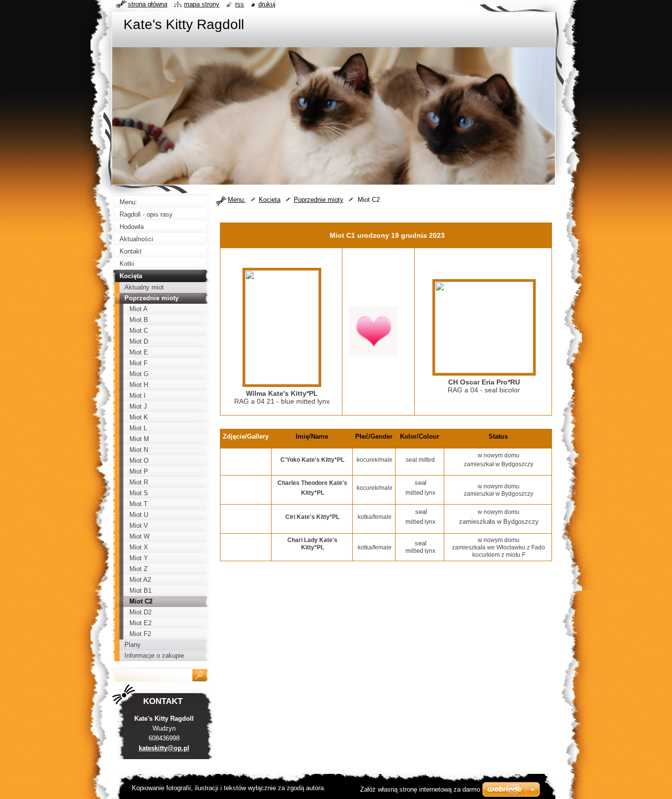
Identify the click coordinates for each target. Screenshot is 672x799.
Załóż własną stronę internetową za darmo (420, 789)
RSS (239, 4)
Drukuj (266, 4)
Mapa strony (201, 4)
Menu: (236, 199)
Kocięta (269, 199)
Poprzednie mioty (318, 199)
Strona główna (147, 4)
